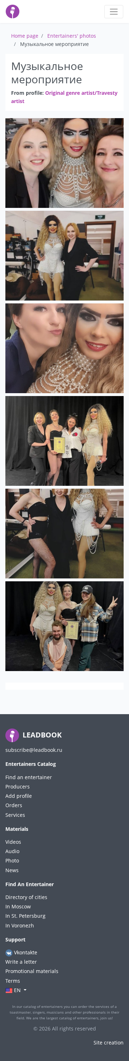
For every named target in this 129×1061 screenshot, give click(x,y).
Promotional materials (31, 971)
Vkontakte (25, 952)
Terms (12, 980)
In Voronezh (19, 925)
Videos (13, 841)
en (17, 990)
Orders (13, 805)
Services (15, 814)
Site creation (109, 1042)
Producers (17, 786)
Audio (12, 851)
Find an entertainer (28, 777)
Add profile (18, 795)
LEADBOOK (41, 735)
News (12, 870)
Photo (12, 860)
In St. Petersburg (25, 915)
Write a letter (21, 961)
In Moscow (18, 906)
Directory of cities (26, 897)
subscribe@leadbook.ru (33, 749)
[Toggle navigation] (113, 11)
